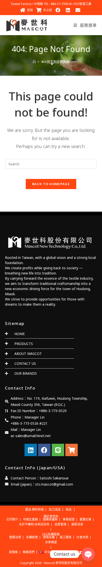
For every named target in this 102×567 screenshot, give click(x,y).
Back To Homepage (51, 184)
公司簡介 (12, 519)
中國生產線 (30, 519)
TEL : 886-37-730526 (58, 4)
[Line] (58, 450)
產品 (28, 509)
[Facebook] (44, 450)
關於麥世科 (51, 516)
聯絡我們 (29, 552)
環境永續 (49, 537)
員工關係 (66, 537)
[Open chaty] (88, 554)
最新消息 (77, 524)
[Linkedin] (31, 450)
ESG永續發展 (51, 534)
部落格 (13, 552)
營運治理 (15, 537)
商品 (69, 509)
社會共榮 (82, 537)
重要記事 (85, 519)
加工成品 (55, 509)
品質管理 (60, 524)
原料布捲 (38, 509)
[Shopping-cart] (71, 450)
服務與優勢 (50, 519)
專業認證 (69, 519)
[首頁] (34, 61)
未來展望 (51, 542)
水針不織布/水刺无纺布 (34, 524)
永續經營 (32, 537)
